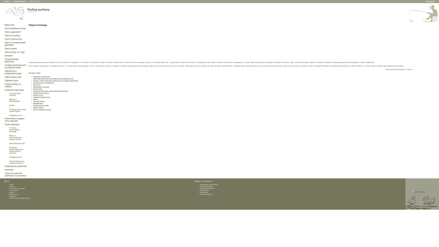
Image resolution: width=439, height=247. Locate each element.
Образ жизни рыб (13, 77)
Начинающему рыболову (12, 60)
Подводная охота (15, 115)
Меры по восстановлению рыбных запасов (15, 137)
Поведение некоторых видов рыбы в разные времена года (53, 78)
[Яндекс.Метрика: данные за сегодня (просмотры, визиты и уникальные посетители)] (418, 192)
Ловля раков (11, 48)
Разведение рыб (15, 157)
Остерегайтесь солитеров (17, 188)
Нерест (35, 99)
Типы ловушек (14, 190)
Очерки (12, 105)
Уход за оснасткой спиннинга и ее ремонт (15, 174)
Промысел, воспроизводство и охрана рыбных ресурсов (16, 150)
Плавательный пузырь (41, 105)
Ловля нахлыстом (13, 39)
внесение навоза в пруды (207, 188)
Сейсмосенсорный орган (41, 97)
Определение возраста (41, 93)
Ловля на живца (12, 35)
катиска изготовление (206, 186)
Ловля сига (13, 196)
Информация (430, 1)
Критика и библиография (14, 100)
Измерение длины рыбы (41, 76)
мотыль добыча (204, 190)
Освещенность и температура (43, 83)
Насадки (9, 55)
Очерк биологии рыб (17, 143)
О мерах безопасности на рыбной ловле (15, 66)
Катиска (12, 192)
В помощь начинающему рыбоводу (14, 129)
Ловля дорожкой (12, 32)
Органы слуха (38, 95)
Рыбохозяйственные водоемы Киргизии (16, 162)
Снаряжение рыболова (16, 166)
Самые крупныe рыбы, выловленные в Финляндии (50, 91)
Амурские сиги (14, 194)
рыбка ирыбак (204, 192)
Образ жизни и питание (41, 87)
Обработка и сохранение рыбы (13, 72)
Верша (11, 184)
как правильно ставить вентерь (209, 184)
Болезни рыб (37, 89)
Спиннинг (9, 170)
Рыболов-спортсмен (14, 90)
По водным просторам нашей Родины (17, 110)
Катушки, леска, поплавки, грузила (20, 198)
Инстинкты (36, 85)
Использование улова (15, 28)
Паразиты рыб (11, 80)
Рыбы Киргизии (12, 124)
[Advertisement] (97, 44)
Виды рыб (9, 25)
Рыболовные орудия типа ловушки (14, 119)
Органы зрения (38, 107)
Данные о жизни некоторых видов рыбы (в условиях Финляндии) (55, 81)
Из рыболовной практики (15, 94)
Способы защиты (39, 101)
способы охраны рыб (206, 194)
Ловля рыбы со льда (14, 52)
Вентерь (12, 186)
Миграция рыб (38, 103)
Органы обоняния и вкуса (42, 109)
